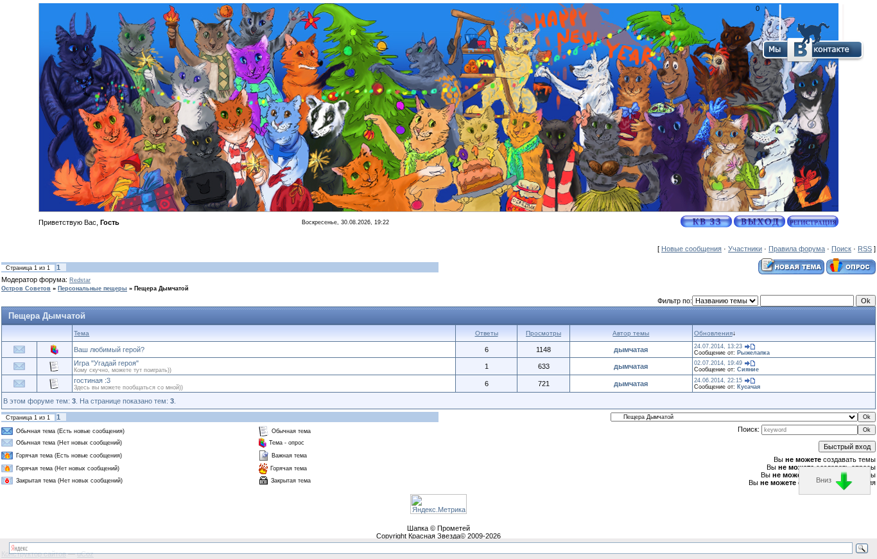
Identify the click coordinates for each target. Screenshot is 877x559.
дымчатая (631, 349)
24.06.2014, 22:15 (718, 380)
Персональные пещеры (92, 288)
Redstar (80, 280)
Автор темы (630, 333)
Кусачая (748, 387)
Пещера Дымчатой (161, 288)
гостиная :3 (92, 380)
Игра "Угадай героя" (106, 363)
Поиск (841, 249)
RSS (865, 249)
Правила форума (796, 249)
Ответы (486, 333)
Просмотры (543, 333)
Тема (81, 333)
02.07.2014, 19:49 (718, 363)
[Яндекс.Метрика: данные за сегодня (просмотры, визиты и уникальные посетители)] (438, 504)
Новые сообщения (691, 249)
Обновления (713, 333)
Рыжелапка (753, 353)
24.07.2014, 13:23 (718, 346)
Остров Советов (26, 288)
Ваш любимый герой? (109, 349)
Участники (745, 249)
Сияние (748, 369)
